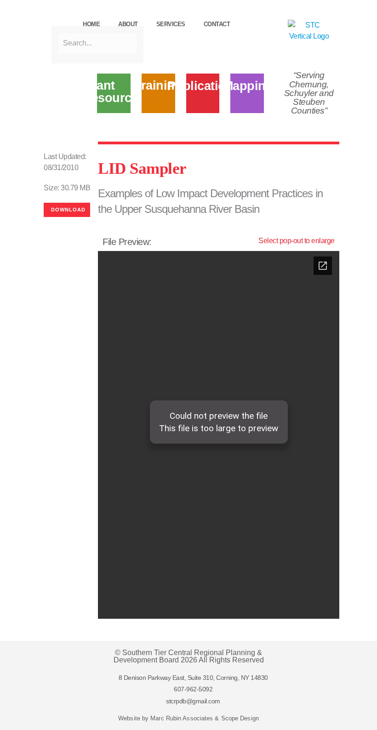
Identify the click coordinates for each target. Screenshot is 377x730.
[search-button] (56, 18)
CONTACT (217, 24)
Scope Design (240, 718)
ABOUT (128, 24)
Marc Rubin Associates (181, 718)
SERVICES (170, 24)
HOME (91, 24)
